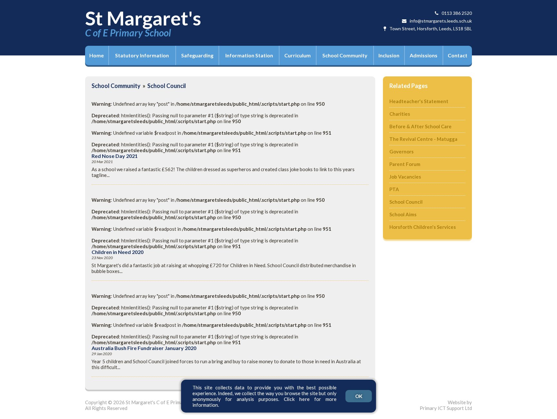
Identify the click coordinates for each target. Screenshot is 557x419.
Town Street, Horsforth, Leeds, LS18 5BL (430, 28)
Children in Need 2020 (117, 252)
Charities (399, 114)
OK (358, 396)
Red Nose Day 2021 (115, 156)
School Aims (402, 214)
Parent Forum (404, 164)
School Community (344, 55)
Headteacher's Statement (418, 101)
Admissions (423, 55)
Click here (296, 399)
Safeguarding (197, 55)
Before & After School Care (420, 126)
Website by (446, 405)
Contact (457, 55)
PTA (394, 189)
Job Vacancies (405, 177)
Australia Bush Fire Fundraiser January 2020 (144, 348)
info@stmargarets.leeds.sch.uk (441, 21)
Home (96, 55)
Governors (401, 151)
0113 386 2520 (457, 13)
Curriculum (297, 55)
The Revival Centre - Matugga (423, 139)
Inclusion (388, 55)
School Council (166, 85)
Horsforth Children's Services (422, 227)
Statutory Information (142, 55)
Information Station (249, 55)
